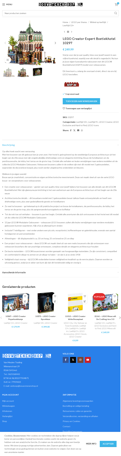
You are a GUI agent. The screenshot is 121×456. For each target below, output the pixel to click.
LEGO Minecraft (109, 328)
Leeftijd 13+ (68, 25)
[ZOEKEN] (116, 13)
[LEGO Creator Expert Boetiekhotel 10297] (72, 84)
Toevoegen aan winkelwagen (81, 101)
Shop (4, 421)
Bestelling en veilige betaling (76, 406)
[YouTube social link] (88, 360)
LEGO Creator (105, 122)
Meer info (91, 443)
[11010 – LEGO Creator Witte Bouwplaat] (75, 303)
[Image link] (26, 355)
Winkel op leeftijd (98, 22)
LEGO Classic (81, 334)
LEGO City (68, 323)
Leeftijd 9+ (93, 122)
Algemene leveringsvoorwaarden (78, 401)
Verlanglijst (7, 416)
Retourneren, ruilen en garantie (77, 411)
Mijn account (8, 401)
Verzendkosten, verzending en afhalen (80, 416)
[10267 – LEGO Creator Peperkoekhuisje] (15, 303)
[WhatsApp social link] (82, 130)
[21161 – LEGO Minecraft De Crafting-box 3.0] (105, 303)
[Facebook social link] (70, 130)
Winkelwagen (8, 406)
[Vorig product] (64, 32)
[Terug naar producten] (68, 32)
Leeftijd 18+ (39, 323)
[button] (5, 43)
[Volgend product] (71, 32)
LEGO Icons (93, 125)
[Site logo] (60, 4)
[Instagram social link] (80, 360)
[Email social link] (78, 130)
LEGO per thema (79, 22)
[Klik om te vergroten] (7, 60)
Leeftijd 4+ (74, 328)
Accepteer (108, 444)
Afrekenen (7, 411)
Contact (66, 426)
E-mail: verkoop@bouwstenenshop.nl (21, 386)
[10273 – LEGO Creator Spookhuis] (45, 303)
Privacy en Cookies (71, 421)
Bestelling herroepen (72, 431)
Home (65, 22)
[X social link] (74, 130)
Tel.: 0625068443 (12, 374)
